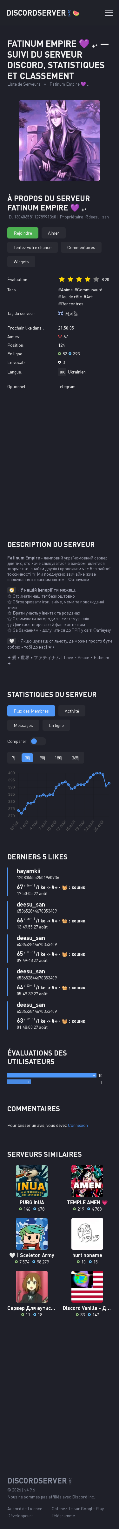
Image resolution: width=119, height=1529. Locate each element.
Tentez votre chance (32, 247)
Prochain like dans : (25, 328)
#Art (88, 296)
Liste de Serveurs (24, 84)
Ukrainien (77, 371)
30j (27, 757)
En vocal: (16, 362)
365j (75, 757)
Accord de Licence (24, 1508)
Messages (23, 725)
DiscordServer (43, 12)
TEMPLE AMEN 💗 (87, 1202)
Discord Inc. (83, 1496)
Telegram (67, 386)
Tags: (12, 289)
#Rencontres (70, 303)
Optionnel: (17, 386)
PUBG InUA (32, 1202)
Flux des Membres (31, 711)
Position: (15, 345)
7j (13, 757)
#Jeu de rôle (70, 296)
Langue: (14, 371)
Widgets (21, 261)
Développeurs (20, 1515)
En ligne (56, 725)
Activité (72, 711)
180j (58, 757)
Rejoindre (23, 233)
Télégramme (63, 1515)
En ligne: (15, 353)
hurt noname (87, 1255)
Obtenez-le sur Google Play (78, 1508)
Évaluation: (18, 279)
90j (42, 757)
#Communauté (88, 289)
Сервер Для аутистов (31, 1308)
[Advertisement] (59, 464)
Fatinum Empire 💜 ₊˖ (70, 84)
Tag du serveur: (21, 313)
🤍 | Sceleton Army (31, 1255)
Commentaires (81, 247)
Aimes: (13, 336)
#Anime (65, 289)
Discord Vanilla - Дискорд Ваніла (87, 1308)
